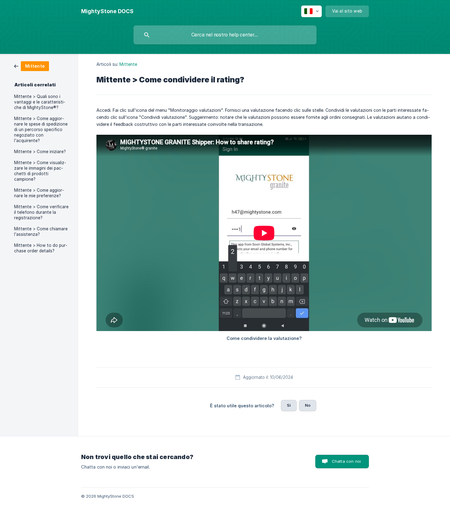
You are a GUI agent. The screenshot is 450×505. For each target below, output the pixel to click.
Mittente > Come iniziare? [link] (40, 151)
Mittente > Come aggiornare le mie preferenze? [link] (39, 193)
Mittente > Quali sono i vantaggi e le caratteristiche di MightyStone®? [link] (39, 102)
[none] (107, 11)
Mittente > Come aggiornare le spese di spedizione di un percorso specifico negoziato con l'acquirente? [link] (41, 129)
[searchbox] (225, 34)
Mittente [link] (128, 64)
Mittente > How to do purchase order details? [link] (40, 248)
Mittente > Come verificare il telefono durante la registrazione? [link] (41, 212)
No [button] (307, 405)
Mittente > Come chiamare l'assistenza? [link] (41, 231)
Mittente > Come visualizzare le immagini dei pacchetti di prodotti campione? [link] (40, 171)
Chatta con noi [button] (346, 461)
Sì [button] (289, 405)
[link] (31, 66)
